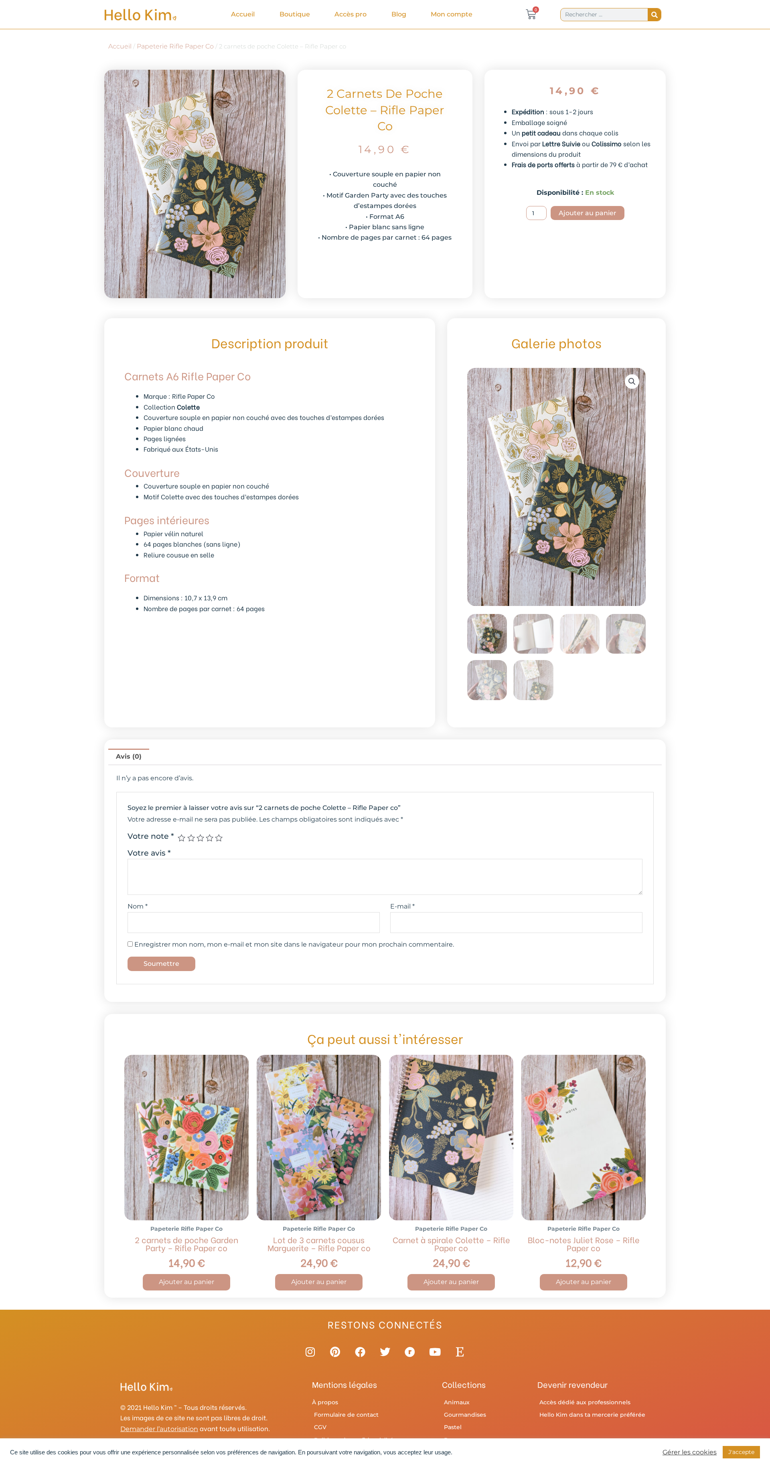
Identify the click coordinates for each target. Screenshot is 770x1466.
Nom (138, 906)
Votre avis (149, 853)
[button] (632, 381)
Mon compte (451, 14)
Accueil (243, 14)
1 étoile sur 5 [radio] (181, 838)
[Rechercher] (654, 14)
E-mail (402, 906)
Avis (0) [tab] (129, 756)
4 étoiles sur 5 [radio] (209, 838)
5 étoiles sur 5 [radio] (219, 838)
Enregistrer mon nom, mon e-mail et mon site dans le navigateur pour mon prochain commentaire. (294, 944)
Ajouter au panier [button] (186, 1282)
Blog (398, 14)
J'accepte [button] (741, 1452)
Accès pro (350, 14)
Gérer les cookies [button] (690, 1452)
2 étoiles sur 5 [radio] (191, 838)
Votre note (151, 836)
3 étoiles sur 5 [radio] (200, 838)
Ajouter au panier (587, 213)
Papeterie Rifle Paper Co (175, 46)
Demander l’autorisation (159, 1429)
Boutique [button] (295, 14)
